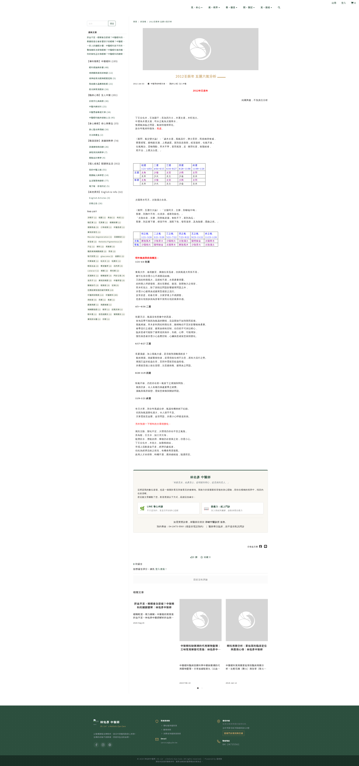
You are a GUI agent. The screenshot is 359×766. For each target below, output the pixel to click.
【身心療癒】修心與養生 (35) (103, 123)
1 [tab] (198, 688)
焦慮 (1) (111, 299)
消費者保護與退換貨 (172, 733)
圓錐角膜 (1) (93, 304)
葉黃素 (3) (110, 246)
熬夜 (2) (112, 251)
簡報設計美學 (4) (97, 157)
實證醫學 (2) (106, 266)
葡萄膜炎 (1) (119, 314)
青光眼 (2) (114, 270)
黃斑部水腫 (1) (94, 319)
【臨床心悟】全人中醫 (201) (102, 95)
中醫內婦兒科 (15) (98, 106)
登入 (343, 2)
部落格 (143, 21)
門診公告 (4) (119, 275)
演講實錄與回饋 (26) (99, 146)
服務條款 (167, 729)
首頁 (135, 21)
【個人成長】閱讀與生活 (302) (103, 163)
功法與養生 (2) (96, 134)
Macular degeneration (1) (100, 236)
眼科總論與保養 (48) (99, 67)
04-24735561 (231, 744)
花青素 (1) (103, 222)
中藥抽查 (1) (93, 261)
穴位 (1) (91, 246)
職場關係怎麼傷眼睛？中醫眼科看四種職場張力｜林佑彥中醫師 (106, 49)
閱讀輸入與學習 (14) (99, 175)
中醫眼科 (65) (112, 295)
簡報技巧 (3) (93, 285)
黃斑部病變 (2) (105, 280)
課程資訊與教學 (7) (98, 152)
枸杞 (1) (120, 217)
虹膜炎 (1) (116, 261)
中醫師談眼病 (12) (96, 295)
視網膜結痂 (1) (94, 309)
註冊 (334, 2)
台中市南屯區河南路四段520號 (236, 728)
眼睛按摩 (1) (115, 222)
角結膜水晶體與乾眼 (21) (101, 83)
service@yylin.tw (169, 742)
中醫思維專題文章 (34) (100, 112)
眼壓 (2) (104, 270)
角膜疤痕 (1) (106, 304)
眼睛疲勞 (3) (106, 275)
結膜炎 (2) (119, 256)
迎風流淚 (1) (117, 309)
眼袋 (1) (106, 309)
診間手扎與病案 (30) (99, 101)
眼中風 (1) (92, 314)
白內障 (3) (118, 266)
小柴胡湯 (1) (106, 227)
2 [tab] (202, 688)
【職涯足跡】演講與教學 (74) (103, 140)
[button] (197, 7)
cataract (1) (93, 270)
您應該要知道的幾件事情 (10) (100, 290)
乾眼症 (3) (105, 285)
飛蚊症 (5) (92, 299)
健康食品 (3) (93, 227)
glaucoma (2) (107, 256)
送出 (112, 23)
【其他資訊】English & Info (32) (105, 192)
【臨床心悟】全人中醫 (177, 83)
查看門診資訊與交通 (233, 733)
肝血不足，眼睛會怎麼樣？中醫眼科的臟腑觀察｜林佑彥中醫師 (106, 37)
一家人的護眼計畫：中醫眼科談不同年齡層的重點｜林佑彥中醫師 (106, 45)
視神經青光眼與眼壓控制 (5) (102, 78)
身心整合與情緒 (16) (99, 129)
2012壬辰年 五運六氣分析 (160, 21)
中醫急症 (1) (119, 227)
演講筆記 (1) (119, 236)
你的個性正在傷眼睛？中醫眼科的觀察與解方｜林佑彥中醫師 (106, 53)
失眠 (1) (102, 299)
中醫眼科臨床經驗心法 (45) (102, 117)
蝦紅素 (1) (92, 222)
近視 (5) (115, 285)
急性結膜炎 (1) (105, 314)
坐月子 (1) (92, 280)
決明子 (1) (92, 217)
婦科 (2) (100, 246)
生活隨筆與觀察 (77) (99, 180)
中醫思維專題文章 (158, 83)
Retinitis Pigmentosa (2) (110, 241)
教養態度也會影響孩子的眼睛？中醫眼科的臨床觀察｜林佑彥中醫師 (106, 41)
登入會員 (160, 569)
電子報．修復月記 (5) (99, 186)
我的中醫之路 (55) (98, 169)
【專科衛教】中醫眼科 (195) (102, 61)
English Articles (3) (99, 197)
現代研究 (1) (93, 256)
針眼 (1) (106, 319)
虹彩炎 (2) (105, 261)
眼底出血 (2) (93, 266)
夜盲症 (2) (92, 241)
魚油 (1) (111, 217)
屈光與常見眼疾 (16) (99, 89)
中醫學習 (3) (119, 280)
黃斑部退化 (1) (94, 232)
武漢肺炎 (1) (93, 275)
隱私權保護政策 (170, 725)
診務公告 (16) (95, 203)
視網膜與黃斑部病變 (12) (101, 72)
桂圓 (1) (102, 217)
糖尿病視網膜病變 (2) (97, 251)
